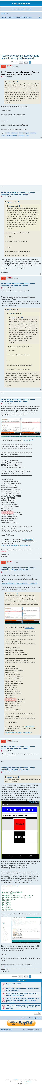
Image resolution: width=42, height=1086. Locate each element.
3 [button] (27, 62)
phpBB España (28, 1081)
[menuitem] (6, 14)
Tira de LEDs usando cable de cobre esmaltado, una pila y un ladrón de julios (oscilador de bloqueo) (23, 1006)
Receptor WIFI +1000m (14, 984)
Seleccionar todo (13, 886)
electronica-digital (23, 133)
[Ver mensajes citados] (17, 82)
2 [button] (24, 62)
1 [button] (22, 62)
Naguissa (9, 202)
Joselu (9, 82)
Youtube (38, 1018)
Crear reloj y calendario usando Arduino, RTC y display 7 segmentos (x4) (22, 994)
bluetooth (14, 133)
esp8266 (33, 133)
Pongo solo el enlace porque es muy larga (14, 545)
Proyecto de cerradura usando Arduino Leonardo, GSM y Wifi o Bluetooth (20, 57)
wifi (27, 135)
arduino (7, 133)
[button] (20, 62)
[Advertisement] (21, 37)
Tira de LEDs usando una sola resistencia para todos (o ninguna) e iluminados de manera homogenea (22, 1000)
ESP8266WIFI (27, 539)
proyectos (21, 135)
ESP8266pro (27, 440)
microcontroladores (12, 135)
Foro (12, 9)
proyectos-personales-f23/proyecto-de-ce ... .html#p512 (19, 583)
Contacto (28, 9)
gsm (3, 135)
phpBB (16, 1079)
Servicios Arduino (20, 9)
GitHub (32, 1018)
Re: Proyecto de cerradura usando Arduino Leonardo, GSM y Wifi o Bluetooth (20, 73)
